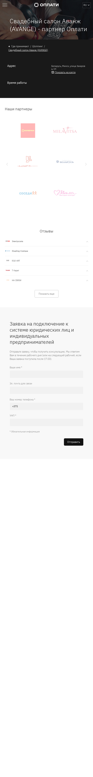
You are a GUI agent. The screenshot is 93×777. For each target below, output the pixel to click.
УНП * (13, 415)
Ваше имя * (16, 367)
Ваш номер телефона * (22, 399)
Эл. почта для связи (21, 383)
